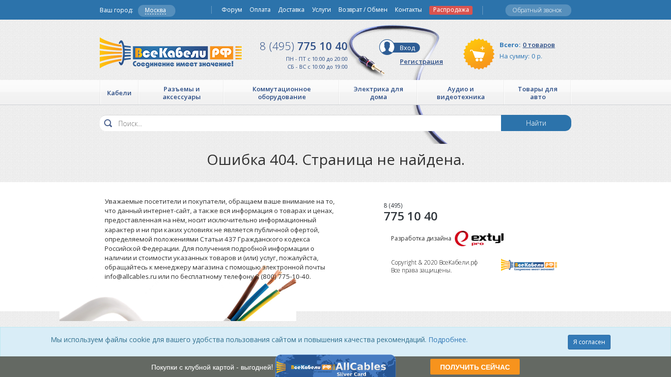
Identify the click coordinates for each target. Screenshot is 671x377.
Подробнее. (448, 339)
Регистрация (421, 61)
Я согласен (589, 342)
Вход (407, 47)
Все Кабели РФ (171, 52)
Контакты (408, 10)
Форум (232, 10)
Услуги (321, 10)
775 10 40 (304, 46)
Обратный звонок (537, 10)
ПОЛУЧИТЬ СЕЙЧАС (475, 367)
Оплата (260, 10)
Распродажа (451, 10)
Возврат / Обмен (363, 10)
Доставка (291, 10)
